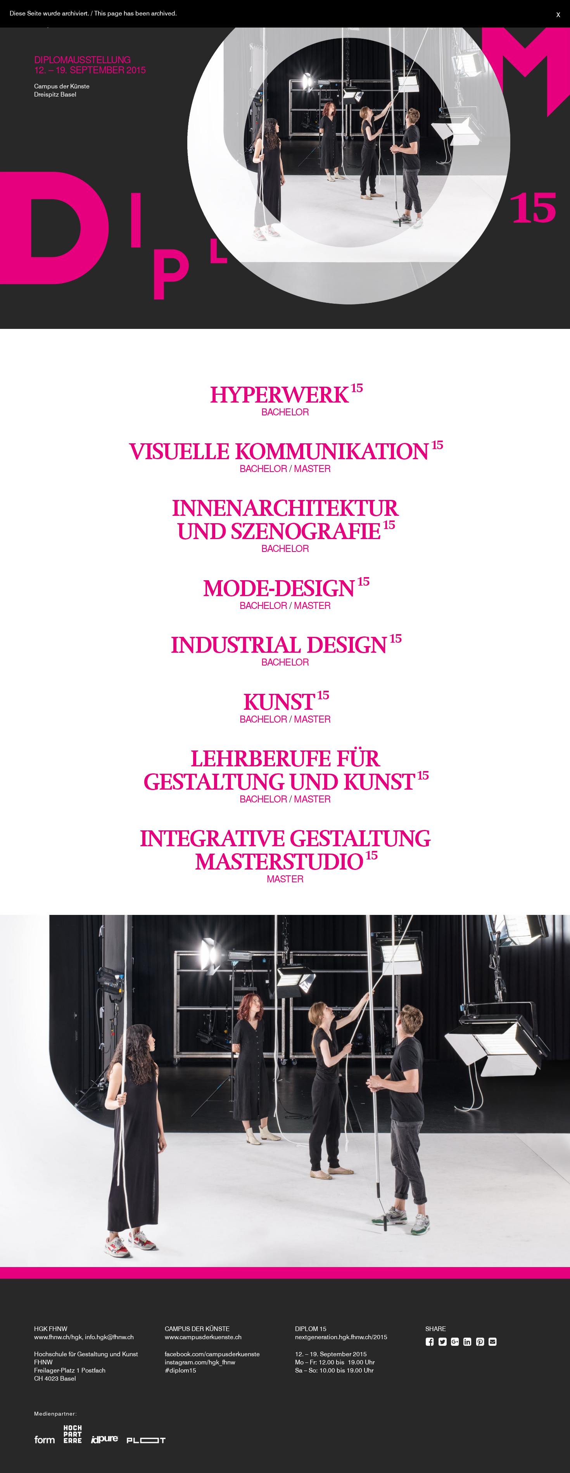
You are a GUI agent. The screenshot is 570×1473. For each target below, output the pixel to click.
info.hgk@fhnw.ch (109, 1337)
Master (312, 468)
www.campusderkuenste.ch (203, 1337)
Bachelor (285, 411)
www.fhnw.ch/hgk (58, 1337)
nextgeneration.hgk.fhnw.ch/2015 (341, 1337)
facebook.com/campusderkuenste (212, 1354)
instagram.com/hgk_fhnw (200, 1362)
